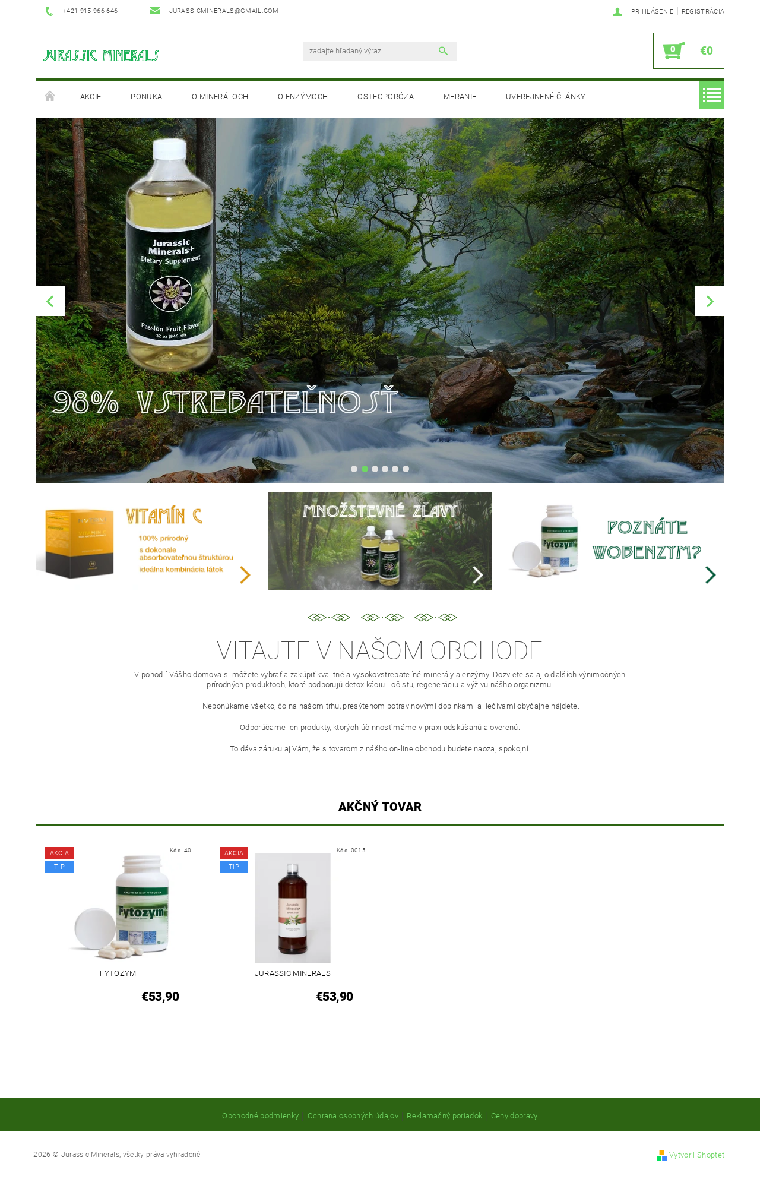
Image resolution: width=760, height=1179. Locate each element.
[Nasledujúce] (709, 301)
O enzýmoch (303, 96)
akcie (91, 96)
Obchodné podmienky (260, 1116)
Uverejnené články (545, 96)
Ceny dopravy (514, 1116)
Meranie (460, 96)
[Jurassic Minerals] (101, 57)
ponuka (146, 96)
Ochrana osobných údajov (353, 1116)
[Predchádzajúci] (50, 301)
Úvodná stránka (50, 96)
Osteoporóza (385, 96)
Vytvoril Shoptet (696, 1154)
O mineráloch (220, 96)
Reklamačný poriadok (444, 1116)
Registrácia (703, 11)
